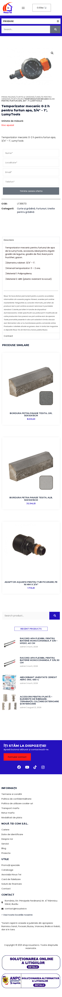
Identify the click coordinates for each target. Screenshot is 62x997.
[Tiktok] (35, 767)
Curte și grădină (25, 97)
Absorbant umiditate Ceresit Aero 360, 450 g (38, 678)
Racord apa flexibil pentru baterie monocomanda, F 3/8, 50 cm (39, 660)
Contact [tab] (8, 335)
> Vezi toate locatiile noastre (17, 914)
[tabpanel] (31, 288)
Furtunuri (17, 99)
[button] (23, 7)
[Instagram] (43, 767)
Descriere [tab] (9, 239)
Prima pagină (8, 97)
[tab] (31, 21)
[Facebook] (19, 767)
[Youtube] (27, 767)
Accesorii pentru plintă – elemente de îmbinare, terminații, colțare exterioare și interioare (39, 700)
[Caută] (55, 29)
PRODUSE (8, 21)
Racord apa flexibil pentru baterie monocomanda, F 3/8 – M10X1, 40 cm (38, 640)
